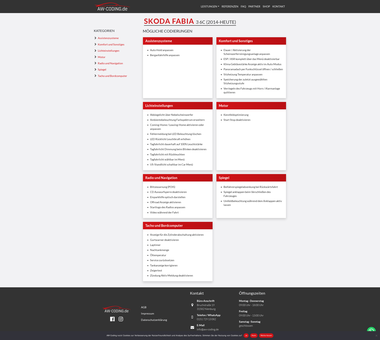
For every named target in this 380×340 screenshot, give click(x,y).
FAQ (243, 6)
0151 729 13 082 (206, 319)
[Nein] (376, 335)
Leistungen (209, 6)
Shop (266, 6)
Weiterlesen (266, 335)
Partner (254, 6)
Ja (246, 335)
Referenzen (230, 6)
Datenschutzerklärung (154, 319)
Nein (254, 335)
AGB (144, 307)
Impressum (147, 313)
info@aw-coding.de (208, 329)
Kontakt (278, 6)
